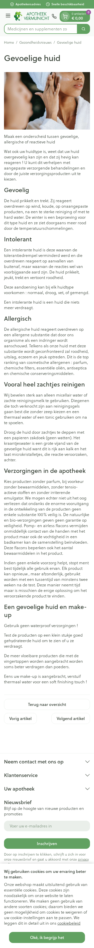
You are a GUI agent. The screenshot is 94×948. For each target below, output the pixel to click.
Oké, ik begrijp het (47, 937)
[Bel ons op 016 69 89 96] (54, 16)
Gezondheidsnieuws (35, 42)
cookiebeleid (68, 923)
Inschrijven (47, 843)
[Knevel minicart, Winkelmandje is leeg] (65, 16)
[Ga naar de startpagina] (32, 16)
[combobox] (40, 29)
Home (9, 42)
